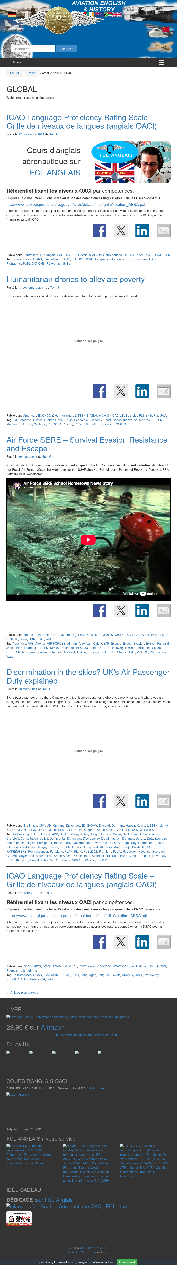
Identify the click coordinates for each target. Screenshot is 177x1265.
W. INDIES (147, 830)
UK (128, 830)
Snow (23, 639)
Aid (15, 420)
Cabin (117, 834)
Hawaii (130, 825)
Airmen (72, 643)
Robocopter (106, 424)
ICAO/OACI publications (105, 255)
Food (107, 420)
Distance (128, 838)
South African (63, 855)
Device (38, 420)
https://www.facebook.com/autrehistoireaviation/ (88, 1035)
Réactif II (74, 1252)
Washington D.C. (96, 860)
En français (47, 255)
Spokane (42, 652)
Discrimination (110, 838)
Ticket (122, 855)
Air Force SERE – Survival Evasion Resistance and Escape (87, 443)
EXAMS (65, 259)
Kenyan (53, 847)
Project (79, 424)
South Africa (105, 830)
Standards (30, 970)
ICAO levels (79, 255)
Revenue (144, 851)
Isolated (144, 420)
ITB (8, 847)
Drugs (68, 420)
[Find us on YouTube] (78, 1054)
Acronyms (19, 643)
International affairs (151, 843)
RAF (106, 647)
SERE (14, 639)
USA (32, 639)
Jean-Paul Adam (24, 847)
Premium (105, 851)
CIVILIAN (45, 825)
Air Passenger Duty (26, 834)
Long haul (91, 847)
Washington (158, 652)
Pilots (139, 255)
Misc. (32, 73)
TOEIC (119, 830)
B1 (25, 825)
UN (168, 255)
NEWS (54, 647)
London (77, 847)
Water (50, 639)
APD (55, 834)
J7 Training (68, 634)
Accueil (14, 73)
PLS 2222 (90, 851)
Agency (40, 643)
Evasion (138, 643)
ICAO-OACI (104, 966)
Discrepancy (91, 838)
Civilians (58, 825)
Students (56, 652)
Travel (156, 855)
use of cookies (104, 1262)
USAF (40, 639)
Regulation (13, 970)
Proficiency (13, 263)
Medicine (40, 424)
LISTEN (128, 255)
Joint (9, 647)
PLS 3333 (54, 424)
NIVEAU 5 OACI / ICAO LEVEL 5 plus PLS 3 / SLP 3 (122, 415)
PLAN (69, 851)
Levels (130, 259)
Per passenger (38, 851)
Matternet (13, 424)
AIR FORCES (56, 643)
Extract (150, 643)
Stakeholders (101, 855)
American (29, 415)
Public (117, 851)
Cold (46, 634)
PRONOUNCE (154, 255)
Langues (118, 259)
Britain (73, 834)
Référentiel (53, 263)
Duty (150, 838)
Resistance (142, 647)
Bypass (106, 834)
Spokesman (82, 855)
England (104, 825)
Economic (81, 420)
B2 (40, 634)
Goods (117, 420)
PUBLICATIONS (34, 263)
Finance (19, 843)
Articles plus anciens (22, 992)
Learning (30, 647)
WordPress (88, 1252)
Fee (9, 843)
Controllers (30, 255)
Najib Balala (132, 847)
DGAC (37, 259)
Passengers (87, 830)
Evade (127, 643)
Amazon (53, 1026)
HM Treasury (111, 843)
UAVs (163, 415)
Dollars (140, 838)
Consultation (29, 838)
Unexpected (97, 652)
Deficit (44, 838)
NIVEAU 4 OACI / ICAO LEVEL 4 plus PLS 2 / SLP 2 (41, 830)
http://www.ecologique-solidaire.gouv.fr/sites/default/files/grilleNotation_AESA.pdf (75, 204)
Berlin (64, 834)
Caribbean (130, 834)
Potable (96, 647)
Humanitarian (64, 415)
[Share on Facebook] (99, 230)
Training (82, 652)
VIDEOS (121, 424)
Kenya (141, 825)
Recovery (117, 647)
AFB (31, 643)
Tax (114, 855)
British (33, 825)
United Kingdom (17, 860)
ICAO (89, 259)
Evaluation (51, 259)
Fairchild (163, 643)
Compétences (22, 259)
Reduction (130, 851)
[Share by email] (164, 230)
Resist (129, 647)
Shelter (21, 652)
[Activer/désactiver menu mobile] (161, 62)
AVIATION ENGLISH (94, 1248)
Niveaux (141, 259)
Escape (116, 643)
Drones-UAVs (53, 420)
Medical (26, 424)
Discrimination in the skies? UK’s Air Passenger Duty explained (88, 676)
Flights (30, 843)
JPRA (18, 647)
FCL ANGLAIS (55, 172)
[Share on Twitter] (121, 230)
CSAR (55, 634)
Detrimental (57, 838)
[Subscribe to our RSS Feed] (55, 1054)
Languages (103, 259)
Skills (66, 263)
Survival (69, 652)
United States (116, 652)
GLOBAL (71, 966)
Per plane (56, 851)
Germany (118, 825)
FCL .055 (63, 255)
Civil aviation (147, 834)
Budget (95, 834)
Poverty (68, 424)
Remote (91, 424)
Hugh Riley (129, 843)
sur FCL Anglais (54, 1199)
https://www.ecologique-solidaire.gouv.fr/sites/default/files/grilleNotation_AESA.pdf (76, 915)
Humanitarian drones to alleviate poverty (75, 278)
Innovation (130, 420)
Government (81, 843)
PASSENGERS (16, 851)
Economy (95, 420)
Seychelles (26, 855)
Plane (78, 851)
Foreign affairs (47, 843)
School (156, 647)
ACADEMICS (32, 966)
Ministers (106, 847)
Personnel (67, 647)
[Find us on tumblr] (101, 1054)
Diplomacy (73, 825)
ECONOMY (45, 415)
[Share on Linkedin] (142, 230)
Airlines (45, 834)
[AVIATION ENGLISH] (58, 20)
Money (163, 825)
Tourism (144, 855)
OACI (152, 259)
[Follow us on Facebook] (9, 1054)
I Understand (127, 1262)
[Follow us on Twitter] (32, 1054)
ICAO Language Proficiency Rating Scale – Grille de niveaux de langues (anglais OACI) (81, 121)
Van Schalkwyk (60, 860)
